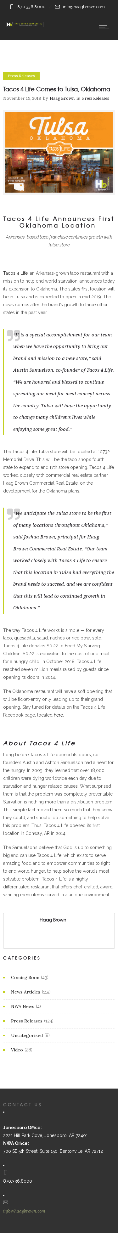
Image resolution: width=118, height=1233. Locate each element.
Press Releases (26, 1021)
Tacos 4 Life (15, 273)
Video (17, 1050)
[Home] (25, 24)
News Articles (25, 992)
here (58, 715)
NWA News (22, 1006)
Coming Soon (25, 977)
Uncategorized (27, 1035)
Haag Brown (62, 98)
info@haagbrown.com (24, 1211)
